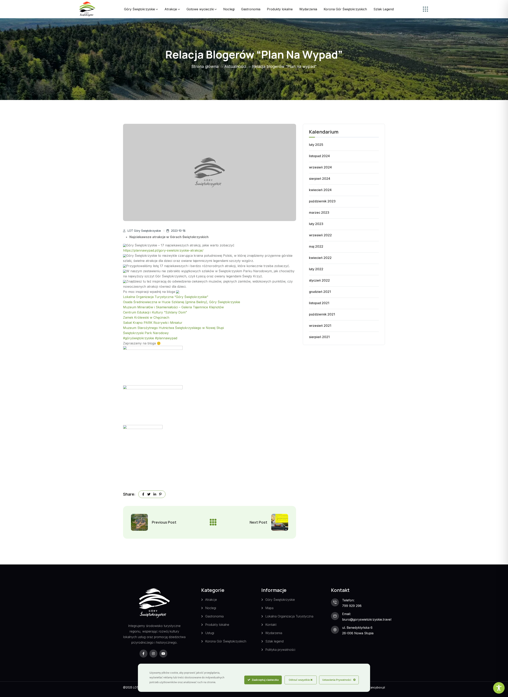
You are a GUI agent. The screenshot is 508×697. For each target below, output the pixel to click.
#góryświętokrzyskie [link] (138, 338)
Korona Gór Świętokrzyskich (345, 9)
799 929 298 (352, 606)
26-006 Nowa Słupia (357, 633)
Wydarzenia (308, 9)
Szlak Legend (383, 9)
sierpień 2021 (319, 337)
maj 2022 (316, 246)
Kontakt (270, 625)
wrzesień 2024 (320, 167)
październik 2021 (322, 314)
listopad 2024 (319, 156)
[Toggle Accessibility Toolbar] (499, 688)
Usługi (209, 633)
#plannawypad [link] (166, 338)
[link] (165, 297)
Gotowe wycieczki (200, 9)
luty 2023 (316, 224)
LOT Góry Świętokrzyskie (144, 230)
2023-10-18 (178, 230)
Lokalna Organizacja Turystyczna (289, 616)
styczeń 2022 (319, 280)
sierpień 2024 (319, 179)
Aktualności (235, 66)
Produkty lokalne (280, 9)
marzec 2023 (319, 212)
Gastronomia (250, 9)
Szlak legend (274, 641)
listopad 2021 (319, 303)
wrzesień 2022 (320, 235)
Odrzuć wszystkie (299, 679)
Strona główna (204, 66)
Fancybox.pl (377, 687)
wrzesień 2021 (320, 326)
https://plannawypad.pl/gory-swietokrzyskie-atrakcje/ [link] (163, 250)
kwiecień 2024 (320, 190)
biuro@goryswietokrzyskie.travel (366, 619)
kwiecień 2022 (320, 258)
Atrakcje (171, 9)
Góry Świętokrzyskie (139, 9)
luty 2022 (316, 269)
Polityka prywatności (280, 650)
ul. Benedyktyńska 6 (357, 628)
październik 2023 (322, 201)
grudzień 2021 (320, 292)
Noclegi (229, 9)
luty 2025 (316, 145)
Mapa (269, 608)
